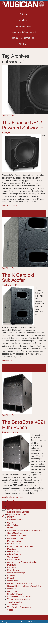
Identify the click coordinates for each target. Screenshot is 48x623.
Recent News (13, 580)
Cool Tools (6, 115)
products (9, 213)
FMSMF (10, 517)
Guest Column (13, 525)
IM (14, 132)
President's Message (16, 572)
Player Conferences (15, 570)
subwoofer (17, 213)
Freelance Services (15, 519)
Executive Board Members (18, 514)
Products (15, 115)
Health (10, 527)
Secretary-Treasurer (15, 594)
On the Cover (13, 556)
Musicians (11, 549)
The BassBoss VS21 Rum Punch (24, 424)
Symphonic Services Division (19, 596)
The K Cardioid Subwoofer (18, 277)
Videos (10, 609)
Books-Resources (14, 501)
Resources (11, 588)
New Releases (13, 551)
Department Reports (16, 506)
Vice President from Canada (19, 607)
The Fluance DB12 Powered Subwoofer (23, 125)
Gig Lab (10, 522)
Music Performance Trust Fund (20, 546)
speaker (27, 368)
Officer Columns (14, 554)
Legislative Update (15, 538)
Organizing (12, 567)
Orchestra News (14, 559)
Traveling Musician (15, 601)
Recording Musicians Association (21, 583)
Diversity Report (14, 509)
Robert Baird (12, 591)
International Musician (16, 535)
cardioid (9, 368)
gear (4, 213)
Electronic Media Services (18, 511)
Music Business (13, 543)
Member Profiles (14, 541)
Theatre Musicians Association (20, 599)
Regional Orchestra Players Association (24, 586)
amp (4, 368)
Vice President (13, 604)
